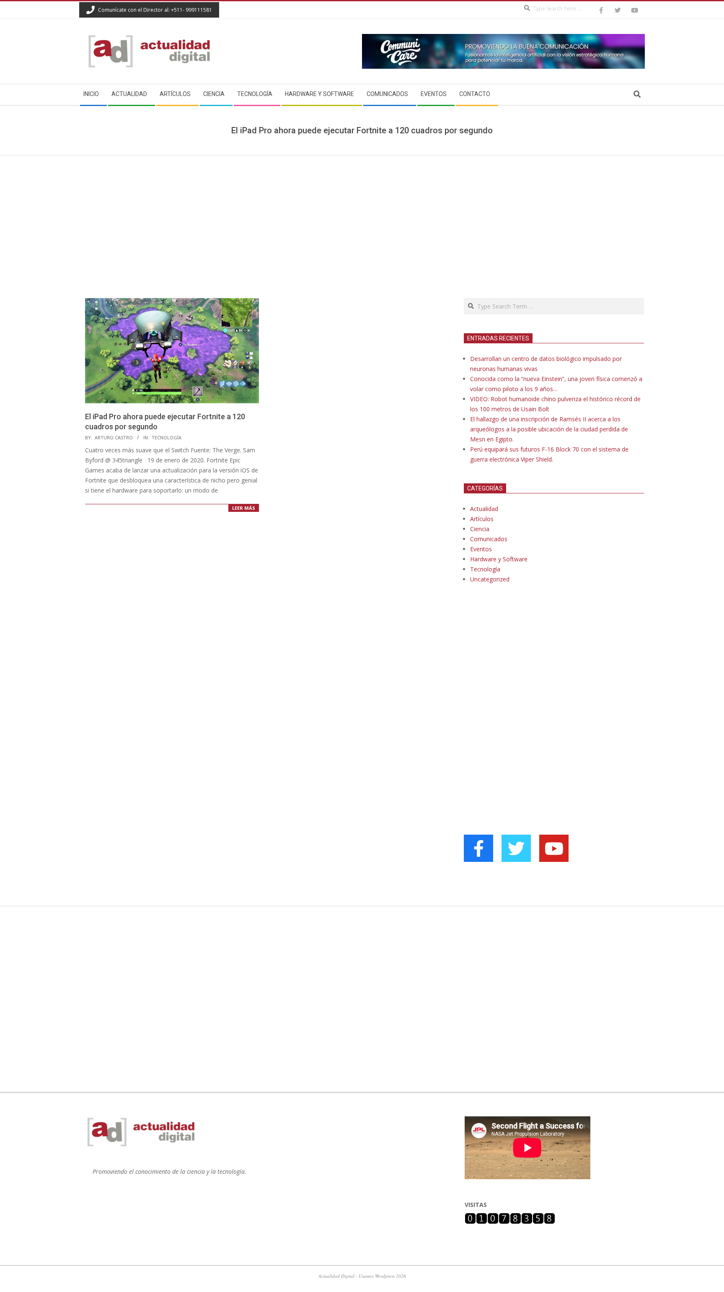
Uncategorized (489, 579)
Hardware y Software (498, 559)
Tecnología (166, 437)
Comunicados (488, 539)
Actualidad (484, 509)
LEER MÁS (243, 508)
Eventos (481, 549)
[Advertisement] (362, 218)
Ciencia (479, 529)
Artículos (482, 519)
